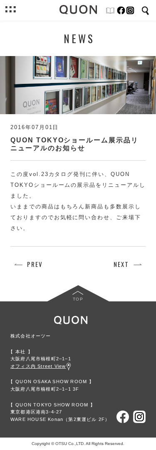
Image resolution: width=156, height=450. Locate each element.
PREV (35, 264)
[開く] (10, 10)
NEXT (121, 264)
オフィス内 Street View (38, 366)
